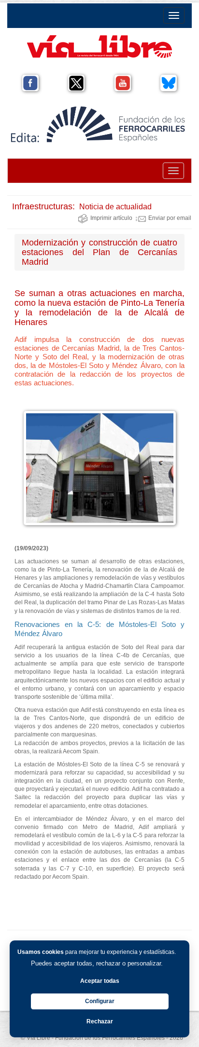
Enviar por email (169, 218)
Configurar (99, 1001)
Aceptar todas (99, 981)
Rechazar (99, 1021)
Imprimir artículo (111, 218)
